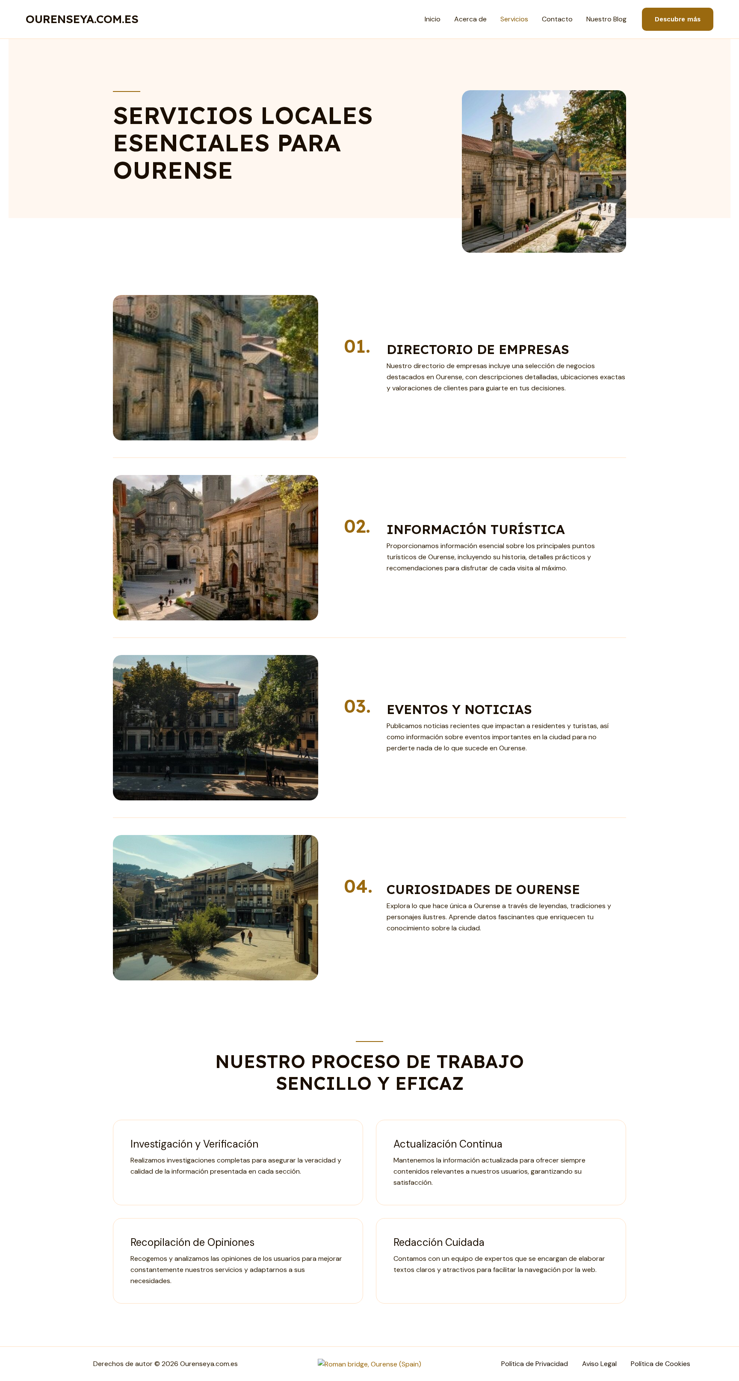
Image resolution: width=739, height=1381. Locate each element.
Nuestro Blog (606, 19)
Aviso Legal (599, 1363)
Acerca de (470, 19)
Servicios (514, 19)
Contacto (557, 19)
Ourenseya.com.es (82, 19)
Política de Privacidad (534, 1363)
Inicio (432, 19)
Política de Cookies (660, 1363)
